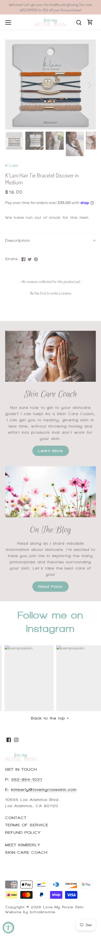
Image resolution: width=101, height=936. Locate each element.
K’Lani (11, 165)
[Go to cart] (90, 22)
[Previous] (11, 84)
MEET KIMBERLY (22, 845)
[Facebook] (8, 739)
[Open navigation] (8, 22)
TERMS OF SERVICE (26, 825)
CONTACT (16, 818)
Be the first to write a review (50, 293)
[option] (50, 85)
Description (17, 240)
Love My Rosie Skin (63, 907)
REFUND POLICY (23, 832)
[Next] (89, 84)
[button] (50, 292)
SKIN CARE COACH (26, 852)
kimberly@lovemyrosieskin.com (44, 790)
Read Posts (50, 587)
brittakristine (42, 912)
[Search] (78, 22)
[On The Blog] (50, 491)
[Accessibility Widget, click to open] (8, 927)
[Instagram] (16, 739)
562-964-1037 (27, 779)
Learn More (50, 451)
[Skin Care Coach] (50, 356)
